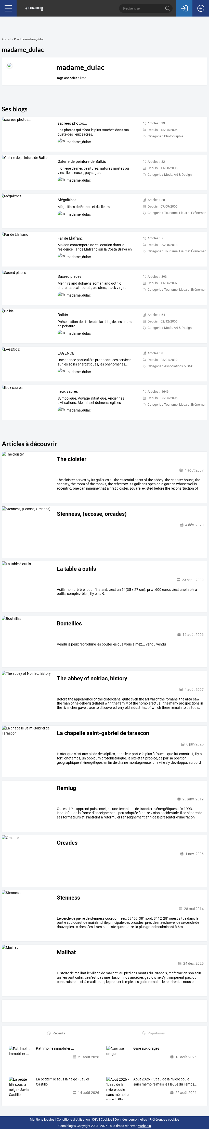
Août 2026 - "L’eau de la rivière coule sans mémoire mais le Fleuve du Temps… (165, 1081)
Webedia (144, 1126)
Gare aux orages (146, 1048)
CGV (95, 1119)
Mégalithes (67, 200)
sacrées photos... (72, 123)
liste (83, 78)
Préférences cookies (164, 1119)
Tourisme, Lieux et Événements (186, 213)
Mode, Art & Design (178, 175)
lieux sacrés (68, 391)
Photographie (173, 136)
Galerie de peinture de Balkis (82, 161)
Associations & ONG (178, 366)
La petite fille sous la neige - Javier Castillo (62, 1081)
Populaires (156, 1033)
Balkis (63, 315)
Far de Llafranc (70, 238)
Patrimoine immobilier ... (55, 1048)
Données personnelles (131, 1119)
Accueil (6, 39)
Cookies (106, 1119)
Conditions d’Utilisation (73, 1119)
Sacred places (70, 276)
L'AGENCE (66, 353)
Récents (59, 1033)
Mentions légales (42, 1119)
